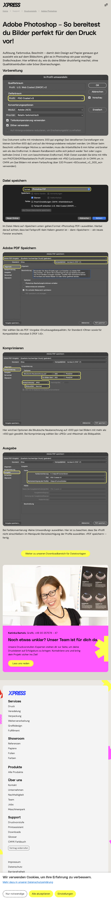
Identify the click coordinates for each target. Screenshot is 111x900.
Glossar (12, 836)
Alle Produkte (15, 772)
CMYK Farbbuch (17, 841)
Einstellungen (65, 893)
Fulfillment (14, 730)
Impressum (14, 862)
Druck (11, 706)
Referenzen (14, 743)
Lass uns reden (20, 663)
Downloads (14, 832)
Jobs (11, 804)
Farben (12, 758)
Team (11, 799)
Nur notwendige (15, 893)
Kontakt (12, 785)
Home (5, 11)
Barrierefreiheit (16, 871)
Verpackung (14, 716)
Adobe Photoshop (49, 11)
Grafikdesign (15, 725)
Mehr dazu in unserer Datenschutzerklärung (28, 882)
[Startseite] (55, 693)
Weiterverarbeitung (19, 720)
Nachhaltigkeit (16, 794)
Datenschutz (15, 866)
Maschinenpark (16, 809)
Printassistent (15, 827)
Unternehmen (15, 790)
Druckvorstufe (30, 11)
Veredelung (14, 711)
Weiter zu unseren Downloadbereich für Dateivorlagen (55, 553)
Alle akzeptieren (41, 893)
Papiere (12, 748)
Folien (11, 753)
